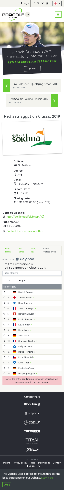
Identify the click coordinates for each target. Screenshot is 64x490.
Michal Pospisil (25, 357)
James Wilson (25, 297)
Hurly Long (24, 330)
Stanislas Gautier (27, 341)
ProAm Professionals (49, 250)
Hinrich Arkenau (26, 292)
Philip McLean (25, 346)
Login (25, 3)
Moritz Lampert (26, 319)
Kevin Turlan (24, 324)
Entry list (33, 250)
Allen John (24, 335)
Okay (7, 484)
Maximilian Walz (26, 368)
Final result (8, 250)
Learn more (47, 478)
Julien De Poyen (26, 308)
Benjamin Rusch (26, 313)
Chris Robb (24, 362)
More (32, 68)
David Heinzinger (27, 351)
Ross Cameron (26, 303)
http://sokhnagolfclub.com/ (24, 216)
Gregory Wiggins (27, 373)
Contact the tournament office (25, 231)
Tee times (21, 250)
